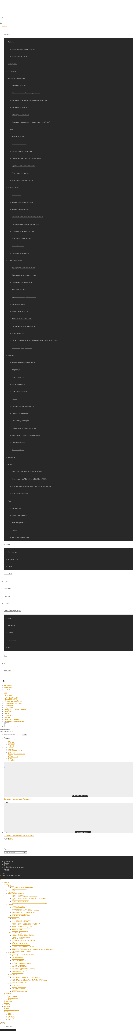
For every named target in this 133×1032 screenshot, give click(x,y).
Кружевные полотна (18, 442)
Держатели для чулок (19, 289)
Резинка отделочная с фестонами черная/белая (27, 217)
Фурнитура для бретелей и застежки (23, 268)
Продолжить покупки (8, 1030)
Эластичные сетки (18, 377)
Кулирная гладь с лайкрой (20, 421)
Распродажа (12, 71)
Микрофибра (16, 370)
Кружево (11, 129)
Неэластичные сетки (18, 384)
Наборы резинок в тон (19, 85)
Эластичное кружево (18, 136)
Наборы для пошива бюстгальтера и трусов (26, 93)
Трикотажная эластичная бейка (22, 238)
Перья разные (16, 508)
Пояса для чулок (13, 559)
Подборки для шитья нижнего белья (23, 49)
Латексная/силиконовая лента (22, 319)
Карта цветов (12, 64)
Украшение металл (18, 333)
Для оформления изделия (20, 537)
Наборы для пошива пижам (20, 115)
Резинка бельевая (18, 246)
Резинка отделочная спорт (20, 253)
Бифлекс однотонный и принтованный (24, 428)
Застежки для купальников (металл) (23, 326)
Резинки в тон (16, 195)
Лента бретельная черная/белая (22, 202)
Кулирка (14, 399)
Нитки (10, 464)
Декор (10, 501)
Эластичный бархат (18, 450)
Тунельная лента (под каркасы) (22, 282)
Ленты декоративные (19, 523)
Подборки (11, 42)
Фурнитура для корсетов (20, 311)
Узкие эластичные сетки (19, 391)
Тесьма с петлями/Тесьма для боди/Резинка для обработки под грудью (35, 340)
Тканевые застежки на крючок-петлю (24, 275)
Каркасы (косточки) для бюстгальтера (24, 297)
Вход (5, 656)
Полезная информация (12, 611)
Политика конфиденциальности (14, 867)
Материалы (11, 355)
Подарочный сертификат (14, 721)
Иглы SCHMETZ (13, 457)
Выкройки (7, 545)
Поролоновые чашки (18, 304)
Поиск (24, 734)
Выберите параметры (80, 796)
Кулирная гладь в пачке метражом (23, 406)
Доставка (7, 589)
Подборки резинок (12, 719)
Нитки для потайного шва (20, 493)
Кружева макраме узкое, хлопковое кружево (26, 158)
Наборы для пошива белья (16, 78)
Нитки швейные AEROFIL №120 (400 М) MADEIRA (27, 472)
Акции (10, 618)
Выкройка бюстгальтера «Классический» (19, 836)
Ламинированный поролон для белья (24, 362)
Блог (9, 647)
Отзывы (7, 603)
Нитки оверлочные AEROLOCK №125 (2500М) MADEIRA (29, 479)
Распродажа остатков (13, 703)
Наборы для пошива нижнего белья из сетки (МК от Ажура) (31, 122)
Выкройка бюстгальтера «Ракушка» (17, 799)
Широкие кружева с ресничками (22, 151)
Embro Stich (8, 574)
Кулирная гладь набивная (20, 413)
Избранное (11, 625)
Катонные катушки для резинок (22, 348)
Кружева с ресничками (19, 144)
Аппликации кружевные (19, 515)
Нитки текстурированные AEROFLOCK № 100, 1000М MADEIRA (31, 486)
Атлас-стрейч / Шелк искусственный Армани (26, 435)
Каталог (7, 35)
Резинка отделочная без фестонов (23, 231)
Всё (5, 693)
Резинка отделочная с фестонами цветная (25, 224)
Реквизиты (7, 866)
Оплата (6, 581)
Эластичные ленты (14, 187)
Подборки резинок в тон (19, 56)
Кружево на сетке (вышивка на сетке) (24, 166)
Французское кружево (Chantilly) (22, 180)
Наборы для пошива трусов (20, 107)
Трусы (10, 566)
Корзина (7, 596)
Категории (8, 685)
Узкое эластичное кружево (20, 173)
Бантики (14, 530)
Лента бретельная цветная (20, 209)
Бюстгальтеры (12, 552)
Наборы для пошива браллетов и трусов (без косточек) (29, 100)
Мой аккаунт (12, 640)
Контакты (11, 632)
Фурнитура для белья (15, 260)
